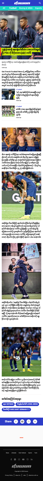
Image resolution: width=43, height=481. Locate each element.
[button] (8, 404)
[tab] (4, 8)
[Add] (16, 421)
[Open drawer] (3, 3)
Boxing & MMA (26, 8)
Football (13, 8)
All (4, 8)
